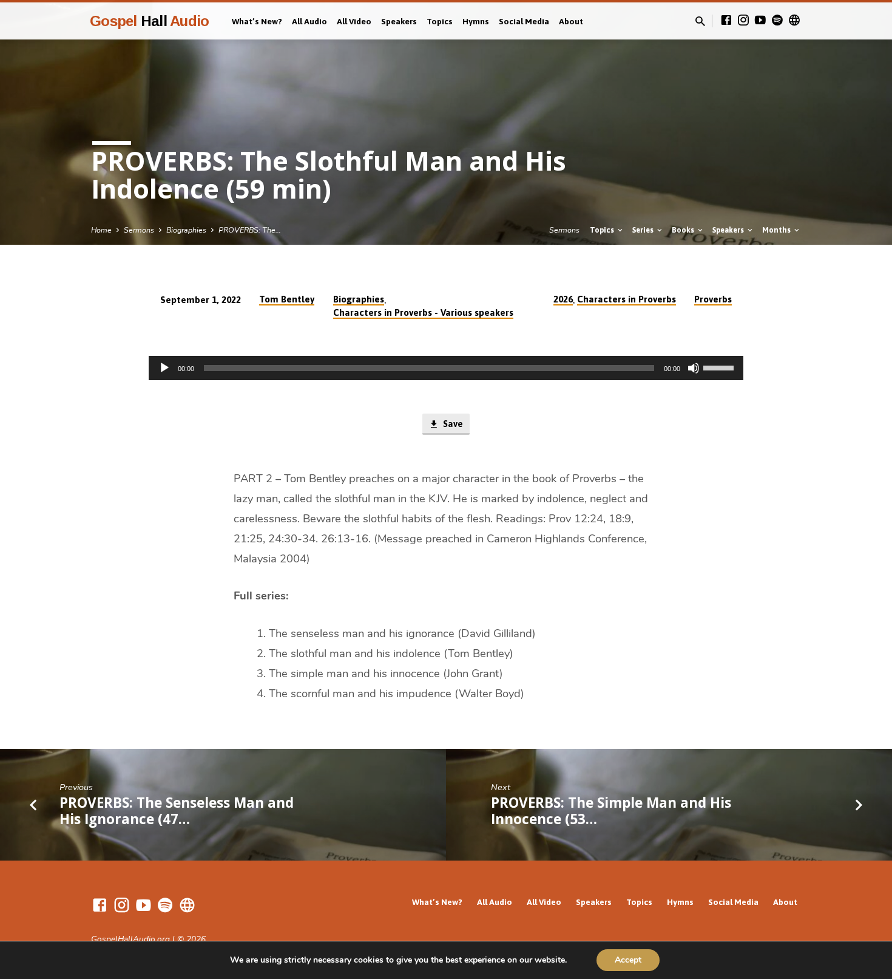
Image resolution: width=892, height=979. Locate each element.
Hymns (475, 21)
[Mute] (694, 368)
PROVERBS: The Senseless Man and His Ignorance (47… (176, 810)
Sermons (139, 230)
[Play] (164, 368)
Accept (628, 960)
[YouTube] (760, 21)
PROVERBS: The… (249, 230)
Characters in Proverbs (626, 299)
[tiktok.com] (794, 21)
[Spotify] (777, 21)
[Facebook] (726, 21)
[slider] (720, 367)
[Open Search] (700, 22)
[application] (446, 368)
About (571, 21)
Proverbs (713, 299)
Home (101, 230)
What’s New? (257, 21)
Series (643, 229)
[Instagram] (743, 21)
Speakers (399, 21)
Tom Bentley (286, 299)
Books (684, 229)
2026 (563, 299)
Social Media (524, 21)
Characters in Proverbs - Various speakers (423, 312)
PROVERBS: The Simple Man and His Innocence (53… (611, 810)
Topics (440, 21)
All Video (354, 21)
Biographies (186, 230)
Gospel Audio (149, 21)
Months (777, 229)
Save (452, 423)
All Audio (309, 21)
